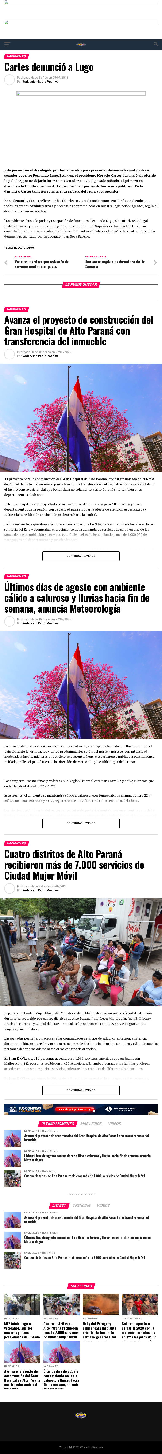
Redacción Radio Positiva (40, 81)
